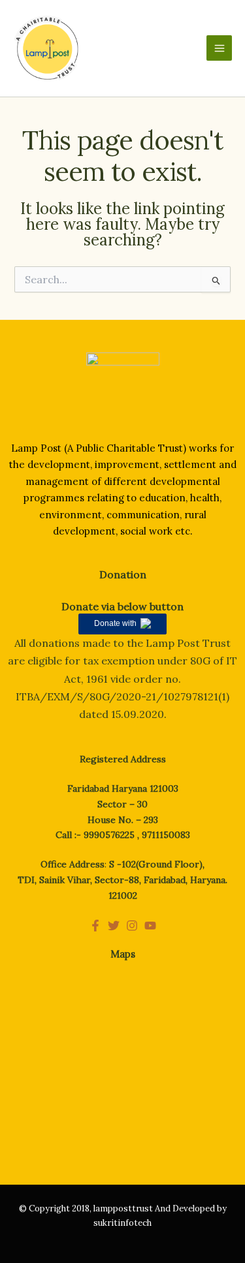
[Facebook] (95, 925)
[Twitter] (114, 925)
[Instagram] (132, 925)
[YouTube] (150, 925)
